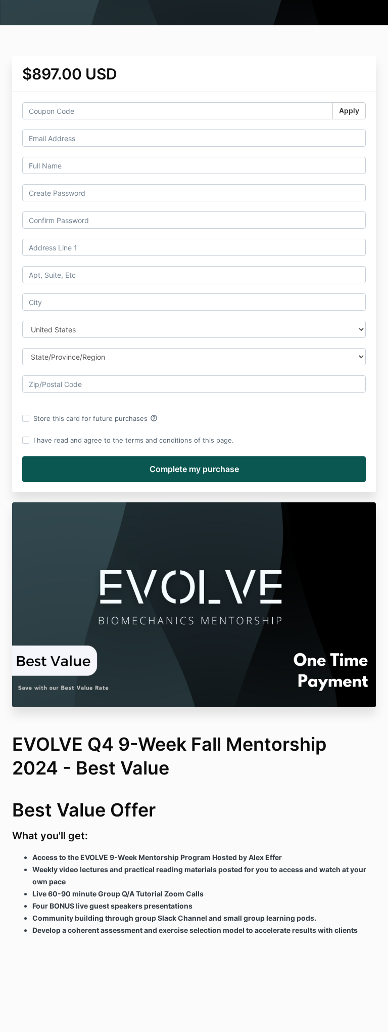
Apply (349, 110)
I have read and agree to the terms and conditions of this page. (133, 440)
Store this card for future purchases (95, 418)
